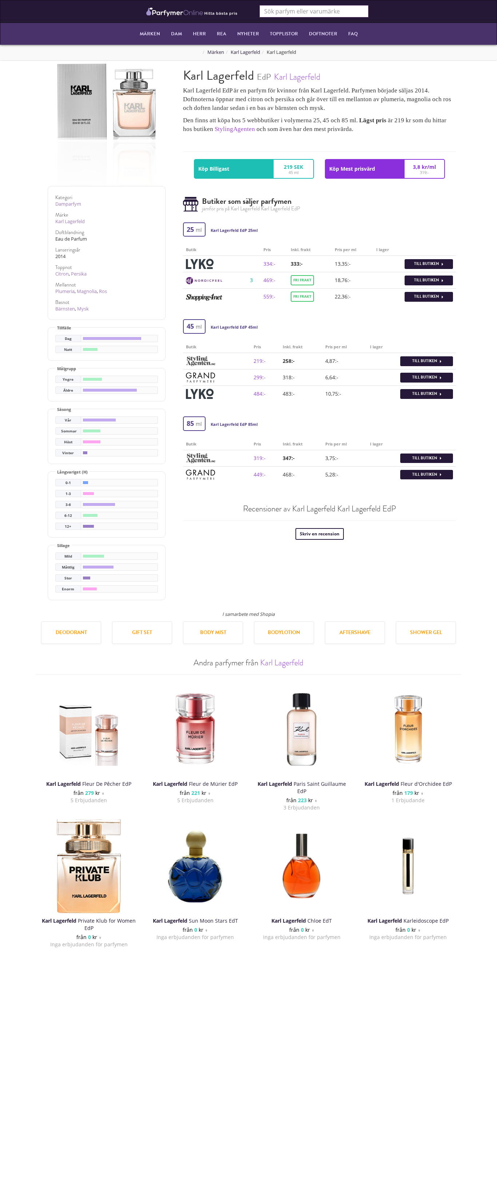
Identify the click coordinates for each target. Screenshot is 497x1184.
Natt (68, 349)
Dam (176, 33)
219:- (260, 360)
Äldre (68, 390)
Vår (68, 420)
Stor (68, 578)
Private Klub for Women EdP (89, 924)
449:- (260, 474)
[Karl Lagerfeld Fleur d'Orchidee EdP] (408, 729)
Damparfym (68, 204)
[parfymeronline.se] (192, 11)
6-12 (68, 515)
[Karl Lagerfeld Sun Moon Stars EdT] (195, 866)
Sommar (69, 431)
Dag (68, 338)
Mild (68, 556)
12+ (68, 526)
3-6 (68, 504)
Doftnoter (323, 33)
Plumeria (65, 291)
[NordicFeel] (204, 280)
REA (221, 33)
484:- (260, 393)
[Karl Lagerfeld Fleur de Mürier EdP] (195, 729)
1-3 (68, 493)
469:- (269, 280)
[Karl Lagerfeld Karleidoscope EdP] (408, 866)
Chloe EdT (301, 920)
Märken (150, 33)
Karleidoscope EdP (408, 920)
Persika (79, 274)
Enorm (68, 589)
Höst (68, 442)
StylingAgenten (235, 129)
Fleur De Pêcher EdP (88, 783)
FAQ (353, 33)
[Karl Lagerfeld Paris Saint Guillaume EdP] (301, 729)
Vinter (68, 453)
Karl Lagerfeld (245, 52)
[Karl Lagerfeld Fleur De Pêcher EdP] (89, 729)
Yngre (68, 379)
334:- (269, 263)
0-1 (68, 482)
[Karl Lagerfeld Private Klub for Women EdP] (88, 866)
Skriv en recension (319, 534)
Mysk (83, 309)
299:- (260, 377)
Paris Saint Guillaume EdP (302, 787)
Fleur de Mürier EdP (195, 783)
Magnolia (87, 291)
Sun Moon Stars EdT (195, 920)
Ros (103, 291)
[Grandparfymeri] (200, 376)
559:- (269, 296)
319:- (260, 458)
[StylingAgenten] (200, 360)
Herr (199, 33)
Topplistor (284, 33)
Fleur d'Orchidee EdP (408, 783)
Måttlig (68, 567)
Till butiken (427, 264)
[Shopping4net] (204, 296)
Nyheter (248, 33)
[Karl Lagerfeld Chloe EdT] (301, 866)
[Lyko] (200, 263)
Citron (62, 274)
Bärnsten (65, 309)
